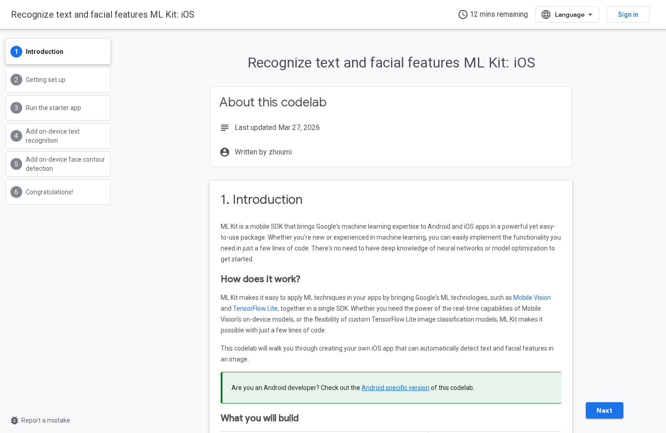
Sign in (628, 14)
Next (604, 410)
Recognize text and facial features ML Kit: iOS (102, 14)
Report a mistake (39, 420)
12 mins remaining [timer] (493, 14)
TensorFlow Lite (255, 308)
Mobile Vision (532, 297)
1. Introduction (262, 199)
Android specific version (396, 387)
